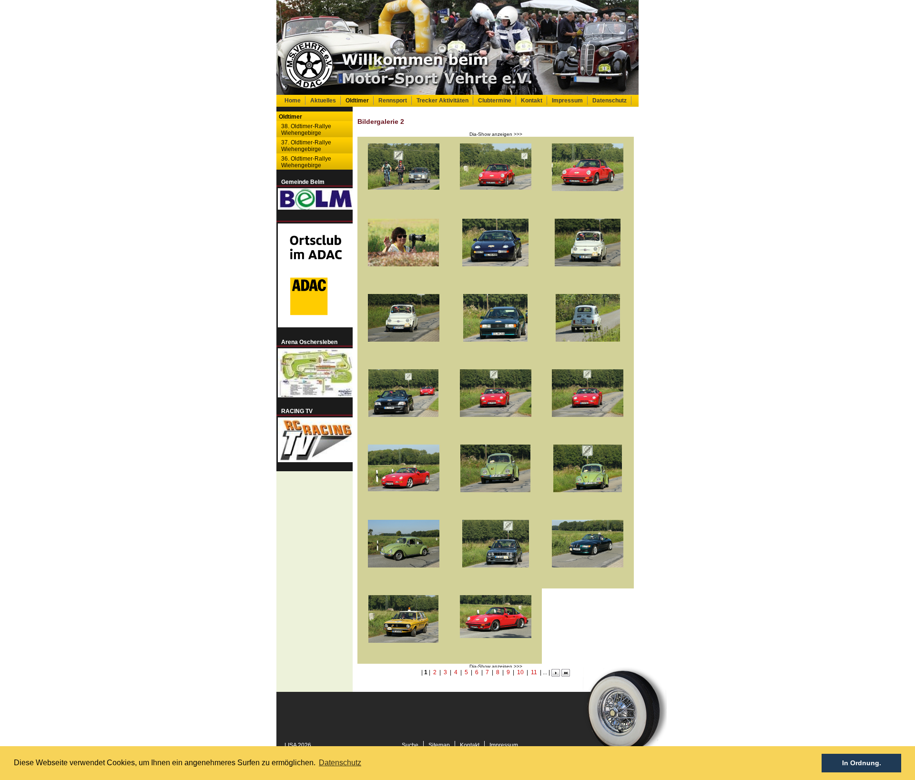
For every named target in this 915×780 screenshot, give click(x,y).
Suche (410, 745)
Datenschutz (609, 100)
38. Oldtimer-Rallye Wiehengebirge (306, 129)
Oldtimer (357, 100)
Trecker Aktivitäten (442, 100)
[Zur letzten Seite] (565, 674)
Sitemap (439, 745)
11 (534, 672)
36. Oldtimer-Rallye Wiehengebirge (306, 162)
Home (293, 100)
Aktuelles (323, 100)
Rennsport (392, 100)
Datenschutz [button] (340, 763)
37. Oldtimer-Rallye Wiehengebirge (306, 145)
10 (520, 672)
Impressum (567, 100)
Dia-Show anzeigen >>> (495, 134)
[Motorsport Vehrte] (457, 47)
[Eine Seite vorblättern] (555, 674)
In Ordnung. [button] (861, 763)
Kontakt (531, 100)
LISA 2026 (298, 745)
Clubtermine (494, 100)
